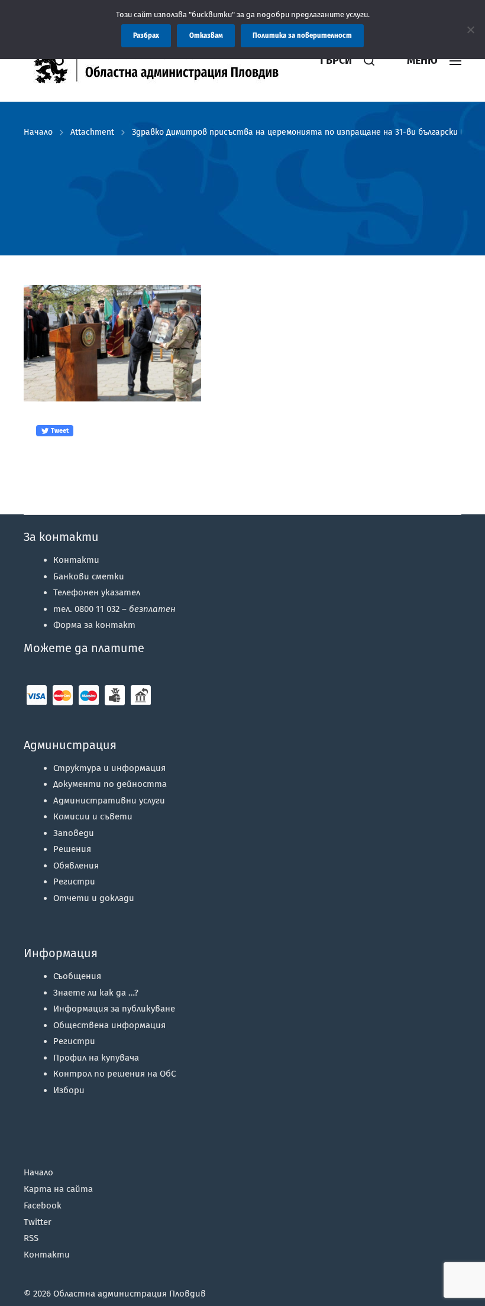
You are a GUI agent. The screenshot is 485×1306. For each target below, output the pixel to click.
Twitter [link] (37, 1222)
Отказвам (206, 35)
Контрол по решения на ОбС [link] (114, 1073)
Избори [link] (69, 1090)
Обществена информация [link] (109, 1025)
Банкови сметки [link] (88, 576)
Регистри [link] (74, 881)
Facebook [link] (43, 1205)
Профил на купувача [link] (96, 1057)
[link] (163, 60)
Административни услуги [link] (109, 800)
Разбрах (146, 35)
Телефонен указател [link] (96, 592)
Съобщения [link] (77, 976)
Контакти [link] (76, 560)
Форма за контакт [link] (94, 625)
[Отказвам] (470, 29)
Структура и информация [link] (109, 768)
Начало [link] (38, 132)
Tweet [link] (59, 431)
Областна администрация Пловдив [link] (129, 1293)
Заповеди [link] (73, 833)
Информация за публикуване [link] (114, 1008)
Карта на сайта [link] (58, 1189)
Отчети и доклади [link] (93, 898)
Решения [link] (72, 849)
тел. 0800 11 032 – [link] (114, 609)
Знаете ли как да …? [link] (95, 992)
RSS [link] (31, 1238)
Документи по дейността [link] (110, 784)
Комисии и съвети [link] (92, 816)
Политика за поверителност (302, 35)
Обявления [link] (76, 865)
